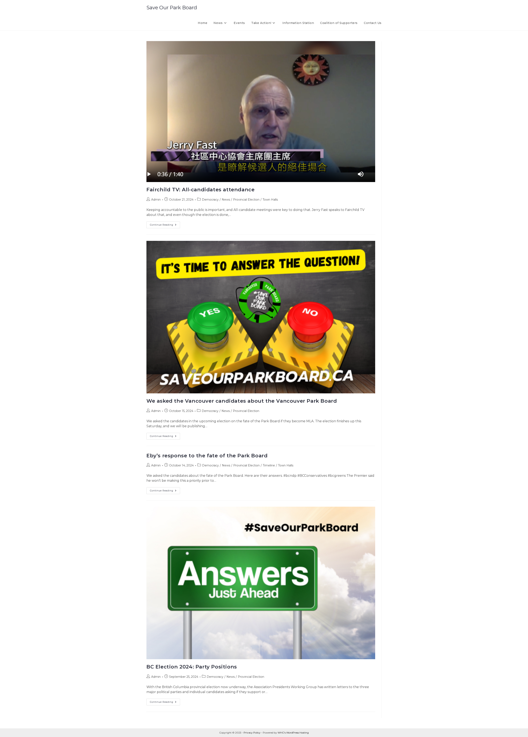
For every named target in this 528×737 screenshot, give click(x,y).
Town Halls (270, 199)
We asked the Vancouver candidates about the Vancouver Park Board (241, 401)
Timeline (269, 465)
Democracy (210, 199)
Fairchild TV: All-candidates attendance (200, 190)
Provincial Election (246, 199)
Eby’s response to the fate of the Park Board (207, 456)
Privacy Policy (252, 732)
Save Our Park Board (171, 8)
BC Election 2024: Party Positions (191, 667)
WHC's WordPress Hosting (293, 732)
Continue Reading (165, 225)
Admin (156, 199)
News (226, 199)
